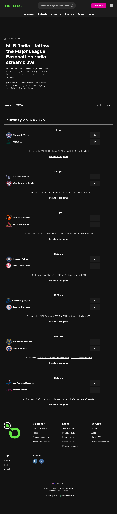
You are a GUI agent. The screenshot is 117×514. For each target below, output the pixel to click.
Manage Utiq (68, 442)
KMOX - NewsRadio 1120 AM (49, 234)
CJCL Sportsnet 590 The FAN (53, 316)
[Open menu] (111, 5)
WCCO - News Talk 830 (78, 151)
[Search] (72, 5)
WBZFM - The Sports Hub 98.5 (79, 234)
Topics (91, 14)
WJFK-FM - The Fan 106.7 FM (53, 192)
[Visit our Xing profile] (41, 461)
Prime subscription (100, 442)
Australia (60, 483)
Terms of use (68, 428)
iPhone (7, 460)
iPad (6, 465)
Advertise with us (41, 437)
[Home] (5, 38)
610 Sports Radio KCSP (79, 316)
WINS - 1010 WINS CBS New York (53, 358)
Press (35, 433)
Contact (95, 428)
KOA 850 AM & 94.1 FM (79, 192)
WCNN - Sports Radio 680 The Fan (52, 399)
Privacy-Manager (70, 446)
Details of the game (58, 157)
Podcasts (42, 14)
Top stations (28, 14)
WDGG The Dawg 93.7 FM (53, 151)
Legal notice (68, 437)
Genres (80, 14)
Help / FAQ (96, 437)
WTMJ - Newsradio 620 (81, 358)
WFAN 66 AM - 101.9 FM (55, 275)
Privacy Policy (68, 433)
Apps (93, 433)
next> (110, 105)
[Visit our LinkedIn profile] (35, 461)
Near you (69, 14)
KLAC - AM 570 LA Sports (82, 399)
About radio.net (40, 428)
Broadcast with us (41, 442)
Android (7, 469)
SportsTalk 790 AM (77, 275)
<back (98, 105)
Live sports (56, 14)
